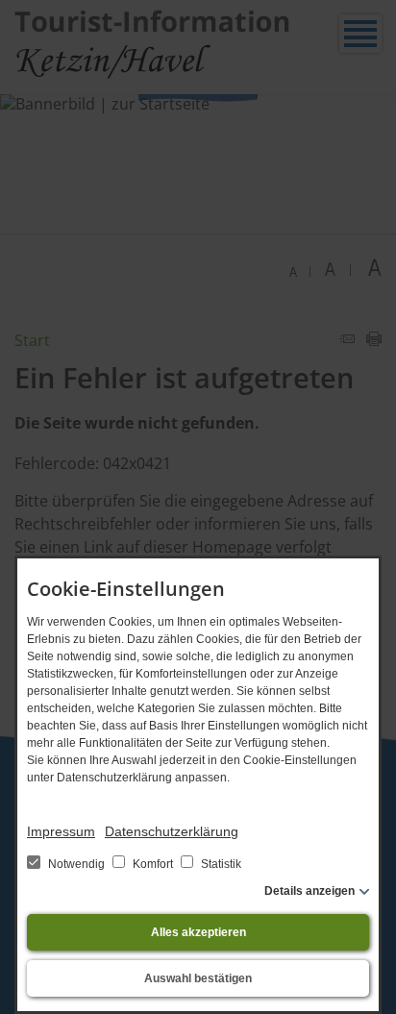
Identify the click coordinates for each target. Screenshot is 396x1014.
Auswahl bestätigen (198, 978)
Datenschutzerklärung (171, 831)
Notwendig (76, 864)
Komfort (153, 864)
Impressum (61, 831)
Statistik (219, 864)
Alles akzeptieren (198, 932)
